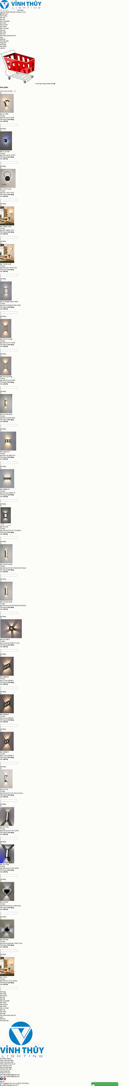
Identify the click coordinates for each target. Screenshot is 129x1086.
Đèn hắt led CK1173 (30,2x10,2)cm (11, 793)
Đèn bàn (2, 34)
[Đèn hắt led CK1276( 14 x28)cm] (5, 525)
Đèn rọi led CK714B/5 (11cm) (9, 643)
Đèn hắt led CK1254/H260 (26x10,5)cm (13, 605)
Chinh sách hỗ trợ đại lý (7, 1064)
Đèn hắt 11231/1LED (7, 193)
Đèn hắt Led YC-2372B (7, 155)
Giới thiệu (3, 44)
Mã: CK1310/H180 (6, 377)
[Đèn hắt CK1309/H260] (6, 412)
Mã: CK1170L (4, 827)
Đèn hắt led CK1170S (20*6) (9, 868)
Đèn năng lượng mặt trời (8, 35)
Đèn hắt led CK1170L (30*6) (9, 831)
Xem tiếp (3, 994)
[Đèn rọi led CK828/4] (7, 750)
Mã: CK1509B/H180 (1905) (9, 302)
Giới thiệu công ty (5, 1058)
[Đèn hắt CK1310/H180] (5, 375)
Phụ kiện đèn (4, 41)
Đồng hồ (2, 39)
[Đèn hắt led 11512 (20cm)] (7, 975)
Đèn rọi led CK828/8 (7, 681)
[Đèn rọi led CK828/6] (7, 713)
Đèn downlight (4, 21)
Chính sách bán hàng (6, 1060)
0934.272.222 (21, 12)
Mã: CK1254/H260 (6, 602)
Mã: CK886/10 (5, 489)
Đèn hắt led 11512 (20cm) (8, 981)
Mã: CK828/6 (4, 714)
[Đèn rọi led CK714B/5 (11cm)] (11, 638)
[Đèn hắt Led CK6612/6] (8, 450)
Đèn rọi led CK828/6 (7, 718)
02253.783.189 (10, 12)
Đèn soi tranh (4, 28)
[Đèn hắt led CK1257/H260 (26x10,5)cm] (6, 563)
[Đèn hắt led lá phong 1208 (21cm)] (7, 938)
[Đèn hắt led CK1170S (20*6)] (7, 863)
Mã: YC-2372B (4, 151)
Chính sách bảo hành (6, 1062)
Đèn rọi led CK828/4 (7, 756)
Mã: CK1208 (4, 940)
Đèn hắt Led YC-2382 (7, 118)
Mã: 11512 (3, 977)
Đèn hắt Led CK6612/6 (7, 455)
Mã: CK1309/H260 (6, 414)
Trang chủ (3, 43)
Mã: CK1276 (4, 527)
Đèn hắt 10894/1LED (7, 230)
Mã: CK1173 (4, 789)
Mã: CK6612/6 (5, 452)
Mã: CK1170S (4, 865)
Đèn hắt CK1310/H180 (7, 380)
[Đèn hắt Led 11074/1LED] (7, 262)
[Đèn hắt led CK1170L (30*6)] (7, 825)
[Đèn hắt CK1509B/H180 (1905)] (6, 300)
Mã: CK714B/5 (5, 639)
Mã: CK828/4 (4, 752)
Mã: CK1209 (4, 902)
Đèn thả (2, 17)
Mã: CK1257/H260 (6, 564)
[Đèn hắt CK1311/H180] (5, 337)
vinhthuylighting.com (8, 1085)
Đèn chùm (3, 26)
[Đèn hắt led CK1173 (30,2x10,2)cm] (6, 788)
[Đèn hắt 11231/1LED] (8, 187)
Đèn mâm (3, 23)
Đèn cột (2, 30)
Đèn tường (3, 16)
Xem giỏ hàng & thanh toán (45, 84)
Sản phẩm (3, 46)
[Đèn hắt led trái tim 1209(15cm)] (7, 900)
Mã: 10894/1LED (5, 227)
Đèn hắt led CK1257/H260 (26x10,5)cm (13, 568)
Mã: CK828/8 (4, 677)
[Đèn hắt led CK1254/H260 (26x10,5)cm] (6, 600)
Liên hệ (2, 48)
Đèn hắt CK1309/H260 (7, 418)
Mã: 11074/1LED (5, 264)
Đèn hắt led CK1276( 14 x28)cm (10, 530)
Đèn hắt (2, 19)
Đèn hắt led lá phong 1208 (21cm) (11, 943)
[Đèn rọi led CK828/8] (7, 675)
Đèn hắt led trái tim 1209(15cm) (10, 906)
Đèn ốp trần (4, 25)
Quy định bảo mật (6, 1066)
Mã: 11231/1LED (5, 189)
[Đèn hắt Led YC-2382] (7, 112)
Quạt (1, 37)
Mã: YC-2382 (4, 114)
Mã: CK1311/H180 (6, 339)
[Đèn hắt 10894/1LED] (7, 225)
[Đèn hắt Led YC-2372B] (6, 150)
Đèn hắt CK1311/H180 (7, 343)
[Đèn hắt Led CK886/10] (7, 487)
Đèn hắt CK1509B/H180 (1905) (10, 305)
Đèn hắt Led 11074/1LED (8, 268)
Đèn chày (3, 32)
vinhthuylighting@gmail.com (11, 1075)
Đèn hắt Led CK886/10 (7, 493)
